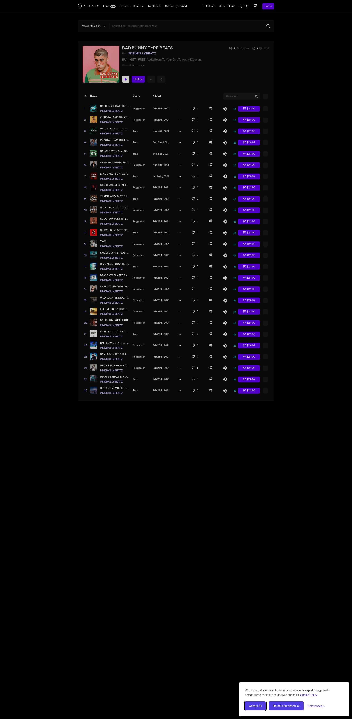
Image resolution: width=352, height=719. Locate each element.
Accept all (255, 706)
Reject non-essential (286, 706)
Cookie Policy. (309, 695)
